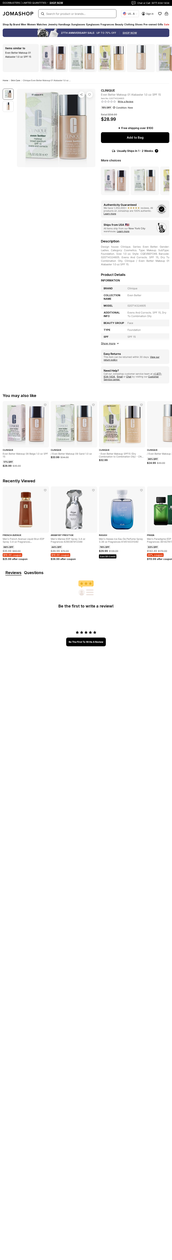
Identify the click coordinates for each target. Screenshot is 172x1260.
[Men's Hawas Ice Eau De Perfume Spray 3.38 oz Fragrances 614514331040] (141, 490)
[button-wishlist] (160, 14)
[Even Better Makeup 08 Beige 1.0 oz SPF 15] (45, 404)
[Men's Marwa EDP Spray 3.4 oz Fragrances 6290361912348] (93, 490)
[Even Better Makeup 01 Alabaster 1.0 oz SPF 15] (89, 94)
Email (120, 376)
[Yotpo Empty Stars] (108, 101)
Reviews (13, 573)
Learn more (110, 213)
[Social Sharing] (81, 94)
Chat (128, 376)
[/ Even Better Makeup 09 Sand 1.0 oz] (93, 404)
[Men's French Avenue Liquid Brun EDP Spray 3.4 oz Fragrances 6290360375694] (45, 490)
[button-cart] (166, 14)
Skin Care (15, 80)
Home (5, 80)
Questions (34, 573)
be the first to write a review (86, 641)
